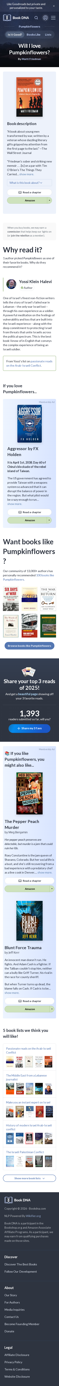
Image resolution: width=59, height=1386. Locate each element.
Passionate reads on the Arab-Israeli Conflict (28, 1050)
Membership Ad (47, 402)
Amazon (30, 200)
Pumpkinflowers (29, 26)
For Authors (12, 1302)
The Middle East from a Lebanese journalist (26, 1077)
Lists (48, 34)
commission (13, 231)
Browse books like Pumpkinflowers (29, 645)
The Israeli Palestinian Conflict (25, 1152)
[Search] (36, 17)
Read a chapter (31, 192)
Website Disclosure (17, 1376)
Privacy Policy (13, 1362)
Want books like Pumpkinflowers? (29, 551)
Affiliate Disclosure (16, 1355)
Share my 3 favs (31, 728)
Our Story (10, 1295)
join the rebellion (20, 235)
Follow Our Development (20, 1271)
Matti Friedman (31, 58)
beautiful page (28, 694)
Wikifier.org (33, 1216)
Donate (9, 1331)
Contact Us (11, 1317)
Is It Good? (15, 34)
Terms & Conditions (17, 1369)
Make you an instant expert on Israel (28, 1102)
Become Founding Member (21, 1324)
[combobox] (36, 17)
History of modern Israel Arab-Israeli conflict (29, 1127)
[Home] (16, 18)
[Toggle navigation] (53, 17)
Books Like (34, 34)
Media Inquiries (14, 1309)
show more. (26, 174)
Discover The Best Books (20, 1264)
